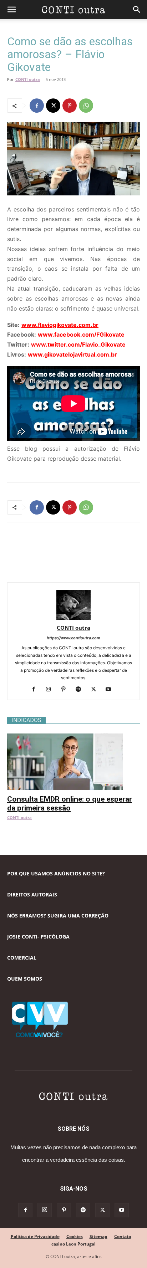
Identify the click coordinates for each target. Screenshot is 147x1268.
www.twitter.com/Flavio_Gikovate (78, 344)
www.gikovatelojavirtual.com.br (72, 354)
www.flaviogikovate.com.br (59, 324)
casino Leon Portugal (73, 1244)
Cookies (74, 1236)
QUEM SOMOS (24, 978)
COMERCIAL (21, 957)
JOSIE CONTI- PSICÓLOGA (38, 936)
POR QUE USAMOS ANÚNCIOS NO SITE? (56, 873)
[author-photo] (73, 618)
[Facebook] (37, 105)
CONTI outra (27, 79)
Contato (122, 1236)
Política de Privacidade (35, 1236)
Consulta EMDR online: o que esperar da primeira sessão (69, 803)
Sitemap (98, 1236)
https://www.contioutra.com (73, 637)
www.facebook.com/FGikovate (81, 334)
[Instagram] (51, 689)
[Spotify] (81, 689)
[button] (11, 9)
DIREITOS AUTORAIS (32, 894)
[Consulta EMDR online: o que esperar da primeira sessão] (73, 737)
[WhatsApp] (86, 105)
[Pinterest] (69, 105)
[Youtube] (111, 689)
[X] (53, 105)
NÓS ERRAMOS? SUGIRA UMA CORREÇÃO (57, 915)
